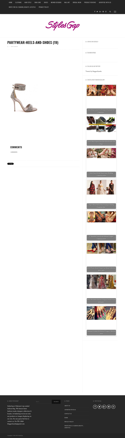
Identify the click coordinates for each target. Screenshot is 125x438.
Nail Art (67, 2)
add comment (14, 46)
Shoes (46, 2)
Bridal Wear (77, 2)
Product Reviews (90, 2)
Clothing (18, 2)
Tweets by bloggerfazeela (94, 71)
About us (67, 405)
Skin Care (37, 2)
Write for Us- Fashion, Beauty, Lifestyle (22, 7)
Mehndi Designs (56, 2)
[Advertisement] (43, 67)
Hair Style (28, 2)
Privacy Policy (44, 7)
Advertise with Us (105, 2)
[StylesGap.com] (62, 25)
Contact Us (68, 413)
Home (10, 2)
